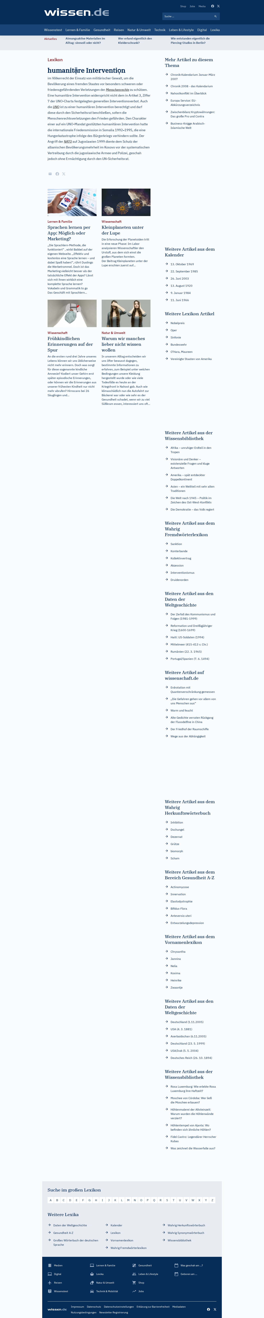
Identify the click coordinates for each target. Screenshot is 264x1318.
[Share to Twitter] (64, 174)
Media (202, 6)
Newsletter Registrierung (113, 1312)
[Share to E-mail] (50, 174)
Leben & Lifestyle (181, 30)
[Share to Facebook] (57, 174)
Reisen (119, 30)
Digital (202, 30)
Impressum (77, 1306)
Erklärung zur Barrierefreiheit (153, 1306)
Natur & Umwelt (139, 30)
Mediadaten (179, 1306)
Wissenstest (53, 30)
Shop (183, 6)
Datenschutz (94, 1306)
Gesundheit (102, 30)
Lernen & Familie (78, 30)
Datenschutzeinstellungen (119, 1306)
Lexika (215, 30)
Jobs (192, 6)
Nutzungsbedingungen (83, 1312)
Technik (159, 30)
